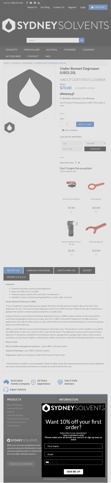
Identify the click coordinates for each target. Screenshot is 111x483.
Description (13, 270)
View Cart (99, 7)
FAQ (48, 56)
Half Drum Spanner (96, 242)
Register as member (21, 464)
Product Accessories (16, 422)
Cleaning (88, 49)
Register (72, 7)
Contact (33, 56)
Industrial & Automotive (18, 418)
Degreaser (27, 63)
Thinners (70, 49)
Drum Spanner (96, 199)
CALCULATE (95, 149)
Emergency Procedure (38, 270)
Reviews (11, 277)
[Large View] (9, 128)
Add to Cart (85, 124)
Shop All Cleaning (15, 415)
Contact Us (58, 7)
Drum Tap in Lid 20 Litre (71, 199)
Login (83, 7)
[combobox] (53, 40)
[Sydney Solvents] (55, 24)
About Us (32, 7)
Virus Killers (32, 49)
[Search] (81, 40)
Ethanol (10, 411)
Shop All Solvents (15, 405)
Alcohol (51, 49)
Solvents (11, 49)
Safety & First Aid (66, 270)
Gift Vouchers (13, 425)
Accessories (13, 56)
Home (6, 63)
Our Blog (45, 7)
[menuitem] (75, 162)
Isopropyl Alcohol (15, 408)
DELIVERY (87, 270)
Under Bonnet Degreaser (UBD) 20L (50, 63)
